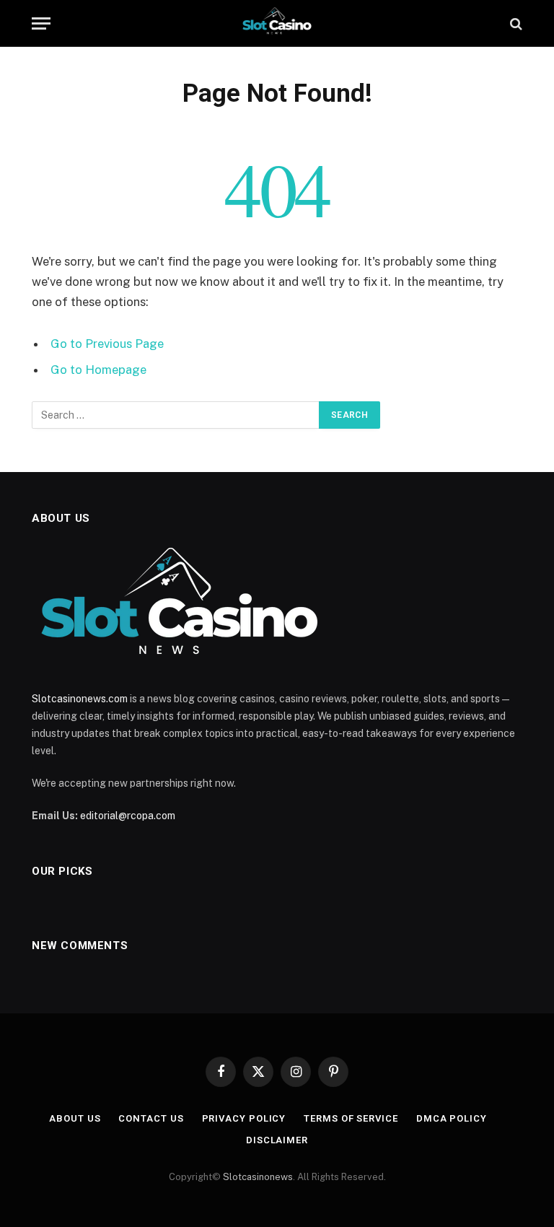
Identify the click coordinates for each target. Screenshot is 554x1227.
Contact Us (150, 1118)
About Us (74, 1118)
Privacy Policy (244, 1118)
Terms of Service (351, 1118)
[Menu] (41, 23)
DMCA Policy (451, 1118)
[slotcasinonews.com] (277, 23)
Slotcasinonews (258, 1176)
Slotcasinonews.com (80, 698)
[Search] (514, 23)
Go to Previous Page (107, 343)
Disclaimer (277, 1140)
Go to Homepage (98, 369)
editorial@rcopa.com (127, 815)
